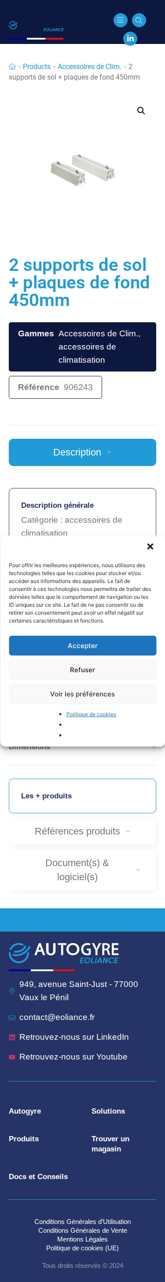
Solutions (108, 1111)
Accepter (83, 645)
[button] (151, 547)
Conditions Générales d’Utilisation (82, 1221)
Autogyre (25, 1111)
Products (37, 66)
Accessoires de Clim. (89, 66)
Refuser (82, 670)
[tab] (82, 452)
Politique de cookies (91, 714)
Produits (24, 1139)
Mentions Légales (82, 1239)
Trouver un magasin (110, 1144)
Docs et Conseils (38, 1177)
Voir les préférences (82, 694)
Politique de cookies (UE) (82, 1248)
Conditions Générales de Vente (82, 1230)
